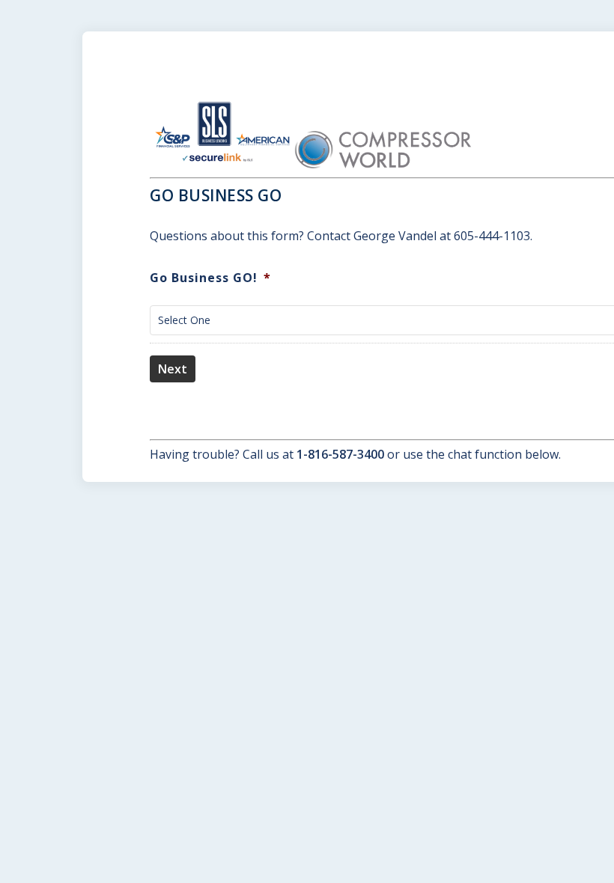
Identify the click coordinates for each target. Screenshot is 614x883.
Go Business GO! (210, 278)
